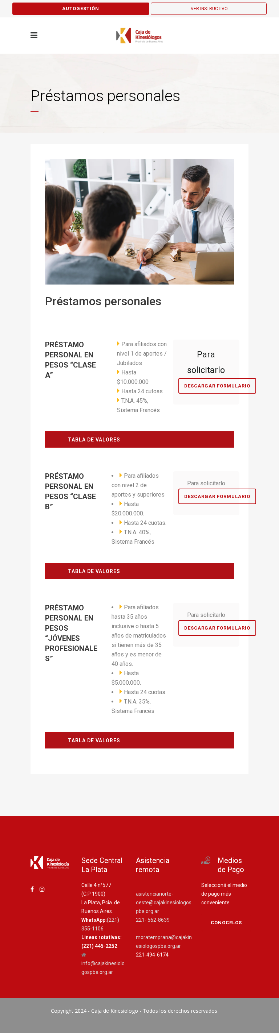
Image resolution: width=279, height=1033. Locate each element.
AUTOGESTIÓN (80, 8)
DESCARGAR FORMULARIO (217, 386)
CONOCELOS (226, 922)
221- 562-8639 (153, 920)
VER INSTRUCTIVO (209, 8)
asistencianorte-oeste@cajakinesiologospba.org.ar (163, 902)
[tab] (139, 439)
